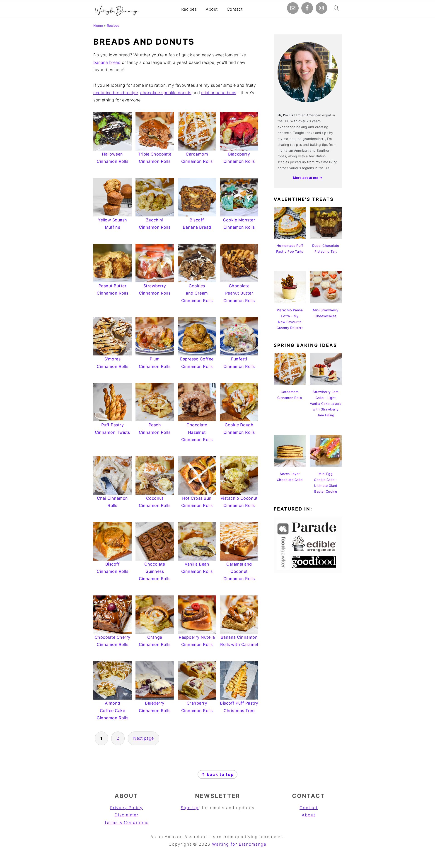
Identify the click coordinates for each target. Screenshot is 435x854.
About (212, 9)
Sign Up (190, 807)
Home (98, 25)
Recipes (189, 9)
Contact (235, 9)
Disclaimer (126, 815)
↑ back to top (217, 774)
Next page (143, 738)
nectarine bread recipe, (116, 92)
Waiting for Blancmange (239, 844)
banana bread (107, 62)
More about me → (308, 178)
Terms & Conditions (126, 822)
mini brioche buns (218, 92)
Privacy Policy (126, 807)
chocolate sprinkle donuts (165, 92)
